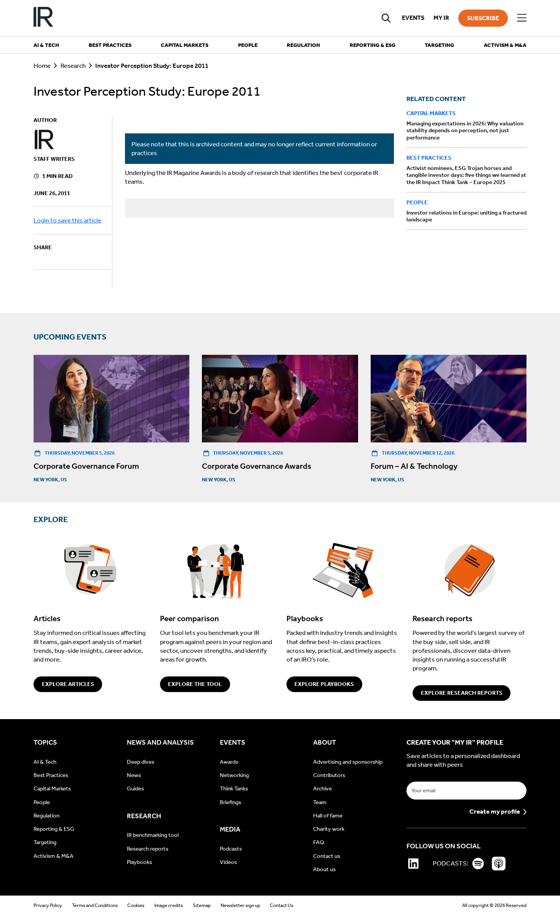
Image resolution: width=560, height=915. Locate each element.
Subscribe (483, 18)
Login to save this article (67, 220)
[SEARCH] (386, 18)
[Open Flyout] (521, 18)
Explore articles (68, 684)
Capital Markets (431, 113)
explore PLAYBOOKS (324, 684)
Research (73, 65)
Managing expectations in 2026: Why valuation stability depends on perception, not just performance (464, 130)
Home (42, 65)
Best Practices (428, 158)
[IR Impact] (43, 18)
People (417, 202)
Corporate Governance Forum (86, 466)
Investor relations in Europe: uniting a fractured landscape (466, 216)
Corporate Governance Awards (256, 466)
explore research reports (461, 692)
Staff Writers (54, 158)
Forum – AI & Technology (414, 466)
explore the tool (195, 684)
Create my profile (494, 812)
